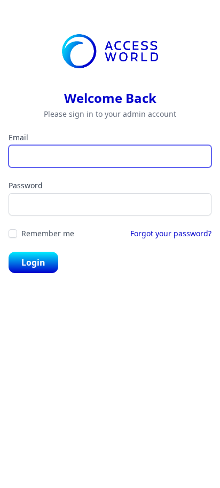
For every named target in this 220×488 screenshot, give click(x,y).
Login (33, 262)
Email (18, 137)
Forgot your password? (170, 233)
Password (26, 185)
